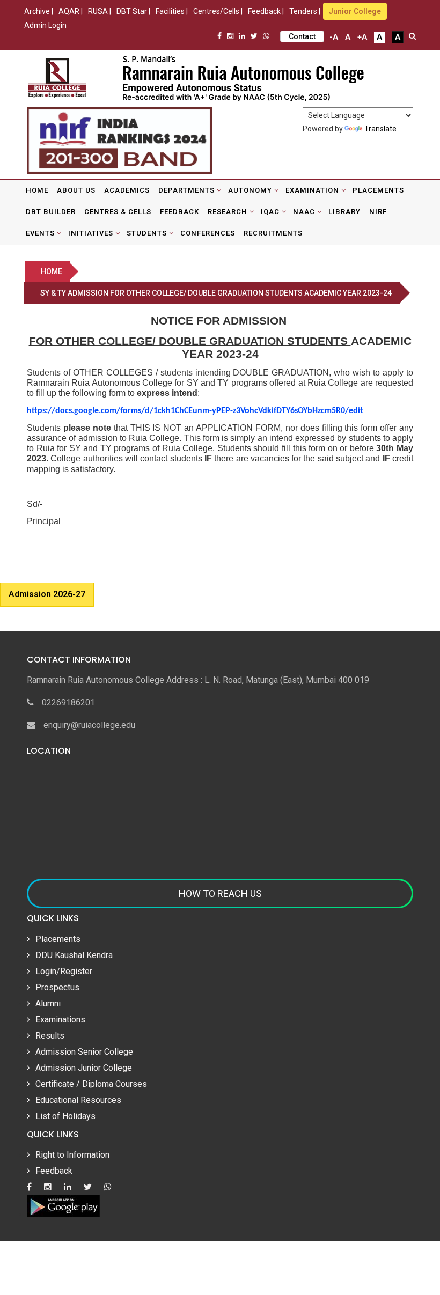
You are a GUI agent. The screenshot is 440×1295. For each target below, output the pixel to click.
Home (37, 190)
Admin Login (45, 25)
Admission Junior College (83, 1068)
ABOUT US (76, 190)
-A (333, 37)
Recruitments (273, 233)
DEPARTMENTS (186, 190)
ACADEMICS (127, 190)
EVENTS (40, 233)
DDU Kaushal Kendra (74, 955)
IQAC (270, 212)
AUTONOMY (250, 190)
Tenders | (304, 11)
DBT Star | (133, 11)
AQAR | (70, 11)
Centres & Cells (117, 212)
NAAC (304, 212)
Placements (378, 190)
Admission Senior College (84, 1052)
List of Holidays (65, 1116)
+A (362, 37)
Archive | (38, 11)
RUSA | (99, 11)
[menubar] (220, 212)
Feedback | (266, 11)
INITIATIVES (90, 233)
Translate (380, 128)
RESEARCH (227, 212)
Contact (302, 36)
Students (147, 233)
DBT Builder (51, 212)
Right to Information (72, 1155)
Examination (312, 190)
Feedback (179, 212)
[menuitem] (37, 190)
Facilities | (172, 11)
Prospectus (57, 987)
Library (344, 212)
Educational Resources (78, 1100)
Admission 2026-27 (47, 594)
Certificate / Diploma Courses (91, 1084)
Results (49, 1036)
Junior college (355, 11)
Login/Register (63, 971)
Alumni (48, 1003)
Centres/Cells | (218, 11)
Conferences (207, 233)
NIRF (378, 212)
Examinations (60, 1019)
